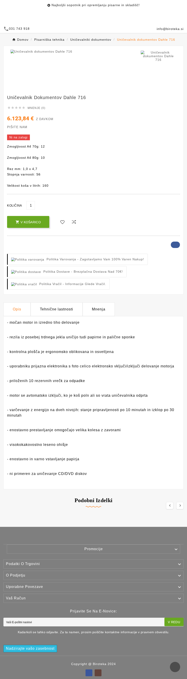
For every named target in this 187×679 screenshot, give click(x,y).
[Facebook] (89, 672)
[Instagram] (98, 672)
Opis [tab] (17, 309)
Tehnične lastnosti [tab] (56, 309)
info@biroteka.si (170, 29)
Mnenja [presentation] (98, 309)
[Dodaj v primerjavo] (74, 222)
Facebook (175, 245)
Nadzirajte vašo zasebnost (30, 648)
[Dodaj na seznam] (62, 222)
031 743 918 (19, 28)
